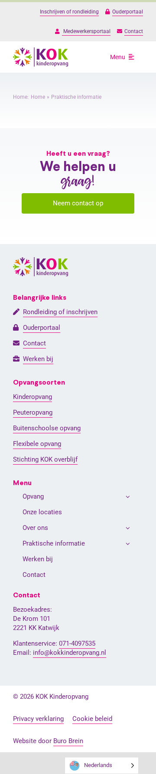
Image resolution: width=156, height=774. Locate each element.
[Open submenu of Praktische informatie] (128, 543)
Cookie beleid (92, 719)
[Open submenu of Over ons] (128, 528)
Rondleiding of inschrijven (60, 312)
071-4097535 (77, 643)
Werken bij (38, 359)
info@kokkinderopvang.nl (69, 653)
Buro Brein (68, 741)
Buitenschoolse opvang (47, 428)
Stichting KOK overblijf (45, 459)
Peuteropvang (32, 412)
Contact (133, 31)
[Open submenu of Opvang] (128, 496)
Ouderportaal (127, 12)
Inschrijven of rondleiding (69, 12)
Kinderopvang (32, 397)
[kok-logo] (40, 50)
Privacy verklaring (38, 719)
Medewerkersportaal (86, 31)
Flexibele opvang (37, 444)
